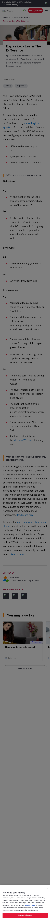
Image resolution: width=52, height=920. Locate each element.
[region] (25, 902)
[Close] (47, 888)
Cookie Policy (30, 905)
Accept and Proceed (25, 915)
